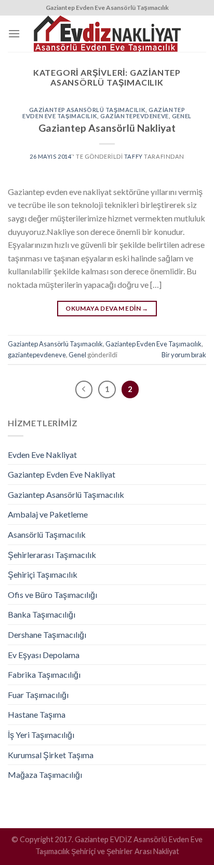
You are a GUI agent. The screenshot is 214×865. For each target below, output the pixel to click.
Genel (182, 116)
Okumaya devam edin (106, 308)
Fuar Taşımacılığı (38, 695)
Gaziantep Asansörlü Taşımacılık (87, 109)
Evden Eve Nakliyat (42, 454)
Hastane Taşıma (36, 714)
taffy (133, 156)
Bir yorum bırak (184, 355)
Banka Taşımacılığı (41, 614)
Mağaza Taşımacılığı (45, 774)
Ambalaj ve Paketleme (48, 514)
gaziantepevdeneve (134, 116)
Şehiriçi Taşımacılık (42, 574)
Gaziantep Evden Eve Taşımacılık (153, 344)
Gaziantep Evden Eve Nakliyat (61, 474)
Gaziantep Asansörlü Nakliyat (107, 128)
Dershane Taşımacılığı (47, 634)
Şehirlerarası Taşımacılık (52, 555)
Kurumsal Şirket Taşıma (50, 755)
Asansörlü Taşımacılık (47, 534)
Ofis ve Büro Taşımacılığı (52, 594)
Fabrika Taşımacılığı (44, 674)
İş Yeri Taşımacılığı (41, 735)
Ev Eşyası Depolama (43, 655)
